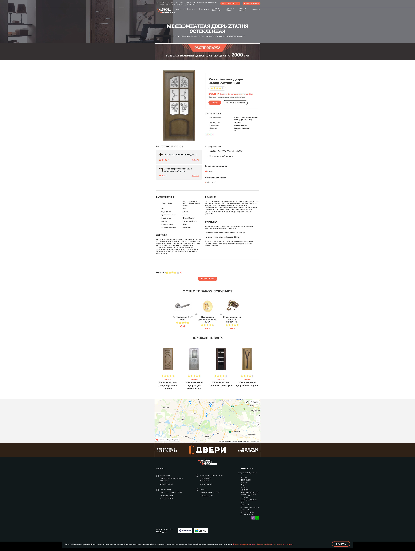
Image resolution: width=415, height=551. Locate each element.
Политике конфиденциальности (244, 544)
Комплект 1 (211, 182)
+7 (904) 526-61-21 (206, 484)
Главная (174, 36)
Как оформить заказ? (249, 492)
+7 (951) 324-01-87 (166, 5)
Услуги (192, 9)
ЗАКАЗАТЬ (215, 103)
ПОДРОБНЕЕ (209, 134)
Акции (243, 485)
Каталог (179, 9)
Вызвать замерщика (230, 3)
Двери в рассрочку (216, 9)
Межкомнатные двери (197, 36)
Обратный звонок (251, 3)
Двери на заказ (230, 9)
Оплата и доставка (242, 9)
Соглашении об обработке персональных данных (274, 544)
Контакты (205, 9)
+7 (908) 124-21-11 (166, 2)
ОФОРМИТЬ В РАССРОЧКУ (235, 103)
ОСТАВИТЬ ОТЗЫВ (208, 279)
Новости (256, 9)
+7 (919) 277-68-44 (182, 2)
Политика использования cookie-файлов (247, 512)
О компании (246, 480)
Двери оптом (246, 497)
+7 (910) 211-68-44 (166, 498)
